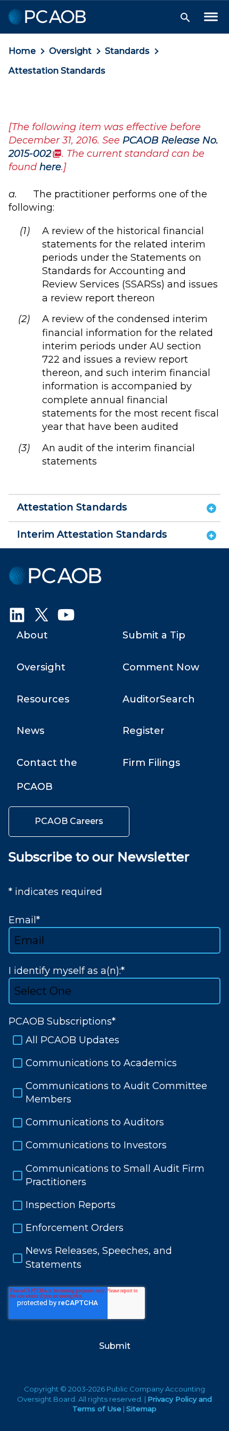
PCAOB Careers (69, 821)
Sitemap (141, 1408)
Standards (127, 51)
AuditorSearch (158, 699)
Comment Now (160, 667)
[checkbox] (114, 1152)
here (49, 167)
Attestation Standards (57, 71)
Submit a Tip (153, 635)
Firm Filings (151, 763)
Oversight (70, 51)
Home (22, 51)
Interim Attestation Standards (92, 534)
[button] (185, 17)
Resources (43, 699)
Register (143, 731)
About (32, 635)
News (30, 731)
